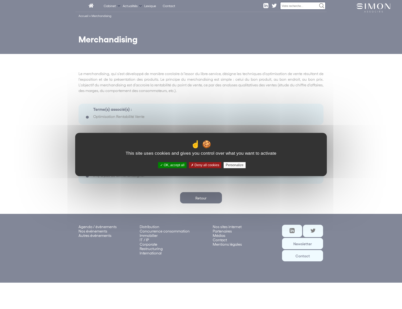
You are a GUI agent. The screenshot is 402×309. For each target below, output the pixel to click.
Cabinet (110, 6)
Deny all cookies (206, 165)
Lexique (150, 6)
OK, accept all (173, 165)
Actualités (130, 6)
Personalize (235, 165)
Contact (169, 6)
